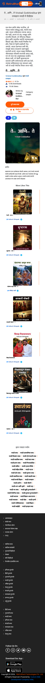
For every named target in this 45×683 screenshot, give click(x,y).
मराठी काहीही (16, 506)
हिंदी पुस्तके (8, 573)
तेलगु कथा (8, 634)
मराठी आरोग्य (17, 483)
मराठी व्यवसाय (13, 500)
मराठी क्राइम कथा (27, 506)
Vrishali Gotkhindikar (14, 76)
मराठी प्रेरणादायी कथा (29, 456)
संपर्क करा (8, 522)
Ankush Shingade (14, 219)
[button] (26, 4)
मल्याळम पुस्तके (9, 594)
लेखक (7, 554)
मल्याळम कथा (9, 627)
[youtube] (23, 650)
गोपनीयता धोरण (10, 525)
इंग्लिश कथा (8, 620)
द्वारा (7, 219)
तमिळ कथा (8, 630)
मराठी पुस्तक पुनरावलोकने (30, 493)
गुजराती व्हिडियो (10, 551)
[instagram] (13, 650)
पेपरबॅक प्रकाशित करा (12, 561)
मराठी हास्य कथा (15, 463)
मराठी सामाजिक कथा (16, 476)
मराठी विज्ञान (30, 503)
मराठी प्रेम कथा (15, 473)
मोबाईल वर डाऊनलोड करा (22, 110)
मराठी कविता (15, 466)
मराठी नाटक (29, 470)
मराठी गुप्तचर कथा (28, 473)
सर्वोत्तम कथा (9, 544)
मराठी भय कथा (14, 490)
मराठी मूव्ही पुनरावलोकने (28, 490)
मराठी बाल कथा (29, 459)
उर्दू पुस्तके (8, 601)
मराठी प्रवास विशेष (27, 466)
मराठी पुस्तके (9, 580)
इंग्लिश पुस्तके (9, 570)
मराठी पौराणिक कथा (13, 493)
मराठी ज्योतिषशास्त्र (18, 503)
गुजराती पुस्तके (9, 577)
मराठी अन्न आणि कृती (18, 486)
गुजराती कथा (9, 613)
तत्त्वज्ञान (28, 95)
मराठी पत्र (30, 486)
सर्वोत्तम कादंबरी (9, 547)
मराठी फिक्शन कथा (14, 456)
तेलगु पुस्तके (8, 587)
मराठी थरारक (14, 496)
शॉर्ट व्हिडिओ (9, 558)
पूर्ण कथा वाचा (15, 104)
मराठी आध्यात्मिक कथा (27, 453)
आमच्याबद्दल (8, 518)
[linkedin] (29, 650)
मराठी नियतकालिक (28, 463)
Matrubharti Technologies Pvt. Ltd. (30, 674)
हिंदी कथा (8, 610)
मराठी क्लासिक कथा (17, 459)
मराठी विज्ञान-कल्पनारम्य (27, 496)
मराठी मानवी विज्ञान (16, 480)
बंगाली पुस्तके (9, 591)
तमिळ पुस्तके (9, 584)
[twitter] (18, 650)
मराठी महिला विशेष (17, 470)
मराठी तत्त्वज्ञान (29, 480)
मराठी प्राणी (32, 500)
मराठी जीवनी (27, 483)
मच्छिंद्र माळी (13, 290)
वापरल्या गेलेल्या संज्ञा (11, 529)
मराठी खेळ (23, 500)
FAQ (6, 536)
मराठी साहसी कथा (30, 476)
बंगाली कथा (8, 623)
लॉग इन (38, 3)
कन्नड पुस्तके (9, 598)
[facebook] (8, 650)
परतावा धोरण (9, 532)
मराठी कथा (14, 453)
